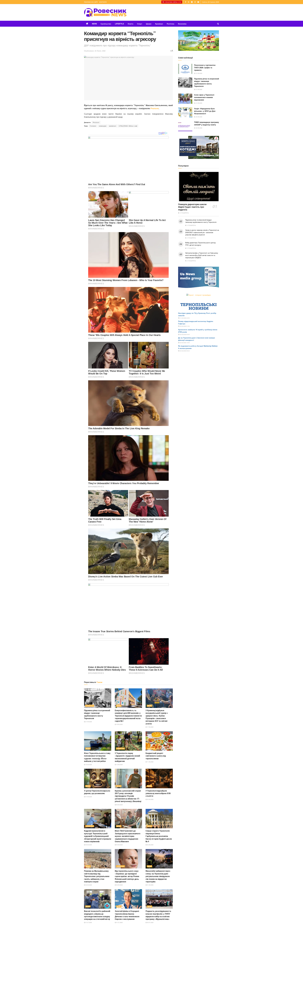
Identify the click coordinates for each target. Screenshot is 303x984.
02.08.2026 (150, 845)
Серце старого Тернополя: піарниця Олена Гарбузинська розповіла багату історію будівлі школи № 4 (159, 836)
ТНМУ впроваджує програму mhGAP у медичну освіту (206, 123)
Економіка (182, 24)
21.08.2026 (88, 722)
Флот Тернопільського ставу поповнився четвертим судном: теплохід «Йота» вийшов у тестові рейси (97, 757)
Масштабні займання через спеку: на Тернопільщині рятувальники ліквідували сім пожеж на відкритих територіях (158, 876)
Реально (155, 108)
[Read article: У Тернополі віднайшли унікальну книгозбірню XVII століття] (159, 778)
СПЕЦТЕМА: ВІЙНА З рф (172, 2)
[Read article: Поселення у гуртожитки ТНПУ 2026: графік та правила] (185, 69)
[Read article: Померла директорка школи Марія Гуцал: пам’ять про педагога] (198, 186)
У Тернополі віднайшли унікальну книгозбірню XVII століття (158, 793)
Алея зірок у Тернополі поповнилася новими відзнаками (204, 97)
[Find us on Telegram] (192, 2)
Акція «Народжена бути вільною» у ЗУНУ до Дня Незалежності (204, 111)
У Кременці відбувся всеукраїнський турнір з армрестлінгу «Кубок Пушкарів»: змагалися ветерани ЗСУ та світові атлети (157, 717)
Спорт (139, 24)
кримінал (112, 126)
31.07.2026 (88, 922)
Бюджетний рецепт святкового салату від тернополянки (156, 756)
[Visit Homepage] (105, 12)
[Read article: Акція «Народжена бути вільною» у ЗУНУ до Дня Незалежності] (185, 112)
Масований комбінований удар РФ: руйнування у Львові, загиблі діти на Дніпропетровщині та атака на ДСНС (127, 954)
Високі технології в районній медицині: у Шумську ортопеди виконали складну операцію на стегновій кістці (97, 915)
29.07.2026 (150, 957)
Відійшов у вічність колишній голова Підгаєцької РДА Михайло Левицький (159, 951)
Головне (93, 126)
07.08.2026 (88, 797)
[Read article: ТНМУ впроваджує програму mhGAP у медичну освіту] (185, 126)
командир (102, 126)
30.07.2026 (150, 922)
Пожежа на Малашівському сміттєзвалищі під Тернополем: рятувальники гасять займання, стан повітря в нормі (96, 876)
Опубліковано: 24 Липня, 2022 (94, 51)
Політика (170, 24)
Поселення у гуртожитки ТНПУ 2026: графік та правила (204, 67)
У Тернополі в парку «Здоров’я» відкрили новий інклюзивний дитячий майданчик (127, 757)
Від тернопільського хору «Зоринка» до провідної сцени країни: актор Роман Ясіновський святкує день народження (127, 876)
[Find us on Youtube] (198, 2)
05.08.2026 (150, 799)
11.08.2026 (150, 762)
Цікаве (148, 24)
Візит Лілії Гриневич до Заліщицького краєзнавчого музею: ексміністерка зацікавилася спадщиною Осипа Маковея (127, 836)
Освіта (130, 24)
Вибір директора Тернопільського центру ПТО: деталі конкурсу (200, 243)
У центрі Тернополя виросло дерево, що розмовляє (97, 792)
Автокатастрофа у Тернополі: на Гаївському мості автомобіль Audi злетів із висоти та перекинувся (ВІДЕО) (201, 255)
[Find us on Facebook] (185, 2)
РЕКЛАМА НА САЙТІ (91, 2)
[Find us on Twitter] (188, 2)
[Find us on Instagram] (195, 2)
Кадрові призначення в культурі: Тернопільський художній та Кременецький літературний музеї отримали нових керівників (97, 836)
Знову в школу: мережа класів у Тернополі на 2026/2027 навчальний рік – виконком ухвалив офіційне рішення (202, 232)
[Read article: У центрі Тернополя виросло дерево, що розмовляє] (97, 778)
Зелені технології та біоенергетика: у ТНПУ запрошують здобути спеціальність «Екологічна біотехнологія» (96, 954)
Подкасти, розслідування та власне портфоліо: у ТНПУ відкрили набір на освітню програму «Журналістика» (158, 915)
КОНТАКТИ (103, 2)
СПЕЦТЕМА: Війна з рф (128, 126)
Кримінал (159, 24)
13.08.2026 (119, 764)
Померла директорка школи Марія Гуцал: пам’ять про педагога (192, 207)
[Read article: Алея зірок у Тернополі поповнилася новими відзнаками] (185, 99)
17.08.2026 (150, 727)
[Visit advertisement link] (198, 40)
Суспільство (106, 24)
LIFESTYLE (119, 24)
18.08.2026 (119, 724)
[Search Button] (218, 24)
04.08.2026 (88, 845)
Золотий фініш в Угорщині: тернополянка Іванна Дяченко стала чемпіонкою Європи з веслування (127, 915)
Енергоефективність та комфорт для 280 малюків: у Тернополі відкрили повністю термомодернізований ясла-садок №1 (128, 715)
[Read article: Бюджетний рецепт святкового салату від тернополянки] (159, 741)
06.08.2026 (119, 805)
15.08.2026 (88, 764)
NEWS (94, 24)
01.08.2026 (150, 885)
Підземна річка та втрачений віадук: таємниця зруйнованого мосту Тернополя (97, 714)
